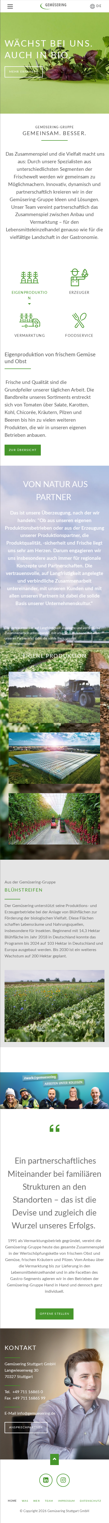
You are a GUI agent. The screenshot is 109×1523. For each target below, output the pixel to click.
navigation (10, 6)
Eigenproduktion (29, 295)
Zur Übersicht (23, 449)
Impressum (66, 1501)
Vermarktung (29, 336)
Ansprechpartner (26, 1427)
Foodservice (79, 336)
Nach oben (54, 1459)
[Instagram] (63, 1480)
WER (36, 1501)
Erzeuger (79, 293)
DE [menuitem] (98, 6)
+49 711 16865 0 (27, 1392)
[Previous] (10, 63)
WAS (25, 1501)
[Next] (99, 63)
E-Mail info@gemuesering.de (30, 1413)
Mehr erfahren (24, 71)
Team (49, 1501)
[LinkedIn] (45, 1480)
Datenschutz (90, 1501)
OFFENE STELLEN (54, 1313)
